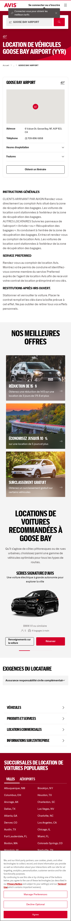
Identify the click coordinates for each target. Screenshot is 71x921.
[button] (35, 106)
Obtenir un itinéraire (35, 169)
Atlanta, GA (10, 815)
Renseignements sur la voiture (19, 641)
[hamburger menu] (65, 5)
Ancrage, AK (11, 802)
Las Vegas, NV (46, 808)
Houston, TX (45, 795)
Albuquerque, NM (14, 788)
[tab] (12, 779)
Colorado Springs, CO (50, 843)
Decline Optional (35, 904)
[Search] (59, 22)
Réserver (50, 641)
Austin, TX (10, 829)
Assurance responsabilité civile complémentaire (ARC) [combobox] (34, 680)
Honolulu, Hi (11, 850)
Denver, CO (10, 822)
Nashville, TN (45, 850)
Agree (35, 914)
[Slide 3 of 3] (46, 650)
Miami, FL (43, 836)
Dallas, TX (10, 808)
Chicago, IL (44, 829)
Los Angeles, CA (47, 822)
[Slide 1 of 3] (24, 650)
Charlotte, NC (45, 815)
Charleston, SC (46, 802)
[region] (35, 885)
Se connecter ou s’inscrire (44, 5)
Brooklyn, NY (45, 788)
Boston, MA (11, 843)
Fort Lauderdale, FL (15, 836)
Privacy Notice (14, 884)
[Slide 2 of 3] (35, 650)
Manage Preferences (35, 894)
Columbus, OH (12, 795)
